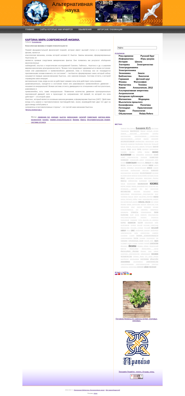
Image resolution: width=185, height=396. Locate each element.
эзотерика (144, 259)
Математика (125, 99)
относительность (127, 209)
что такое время (151, 256)
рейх (156, 222)
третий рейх (148, 241)
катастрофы (142, 175)
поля (131, 215)
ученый (146, 243)
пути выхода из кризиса (148, 220)
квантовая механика (135, 178)
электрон (155, 264)
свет (133, 230)
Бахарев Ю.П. (143, 128)
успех (129, 243)
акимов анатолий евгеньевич (135, 133)
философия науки (150, 248)
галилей (82, 117)
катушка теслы (152, 175)
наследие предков (146, 196)
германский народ (137, 160)
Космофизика (36, 42)
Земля (141, 73)
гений (156, 155)
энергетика (132, 267)
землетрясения (140, 168)
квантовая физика (151, 178)
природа (143, 215)
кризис (128, 186)
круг (146, 186)
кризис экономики (138, 186)
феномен (124, 246)
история (155, 173)
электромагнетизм (142, 264)
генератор (148, 154)
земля (149, 168)
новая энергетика (133, 204)
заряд (156, 165)
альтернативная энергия (131, 139)
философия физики (130, 251)
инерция (54, 117)
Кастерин (154, 128)
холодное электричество (130, 254)
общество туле (152, 204)
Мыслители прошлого (131, 102)
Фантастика (125, 84)
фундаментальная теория (98, 120)
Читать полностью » (33, 110)
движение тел (44, 117)
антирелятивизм (127, 141)
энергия (140, 267)
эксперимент (138, 261)
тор (157, 238)
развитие (132, 223)
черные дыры (138, 256)
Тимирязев (125, 131)
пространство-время (128, 217)
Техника (142, 84)
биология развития (128, 144)
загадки (129, 165)
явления (152, 267)
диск (153, 162)
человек (154, 254)
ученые (140, 243)
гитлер (123, 162)
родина (133, 225)
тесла (135, 238)
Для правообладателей (113, 390)
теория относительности (60, 120)
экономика (125, 262)
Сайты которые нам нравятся (56, 29)
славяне (155, 233)
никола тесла (144, 202)
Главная (29, 29)
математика (126, 191)
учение (134, 243)
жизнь (123, 165)
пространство (153, 215)
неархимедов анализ (150, 199)
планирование (146, 212)
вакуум (155, 147)
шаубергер (125, 259)
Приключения (144, 108)
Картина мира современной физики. (52, 39)
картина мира (104, 117)
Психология (139, 110)
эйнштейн (154, 259)
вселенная (126, 154)
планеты (134, 212)
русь (128, 230)
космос (45, 120)
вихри (134, 149)
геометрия (154, 157)
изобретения (135, 170)
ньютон (63, 117)
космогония (131, 183)
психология (125, 220)
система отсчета (38, 122)
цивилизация (145, 254)
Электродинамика (128, 67)
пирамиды (124, 212)
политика (124, 215)
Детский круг (143, 79)
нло (152, 202)
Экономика (125, 73)
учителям (154, 243)
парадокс (144, 209)
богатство (147, 144)
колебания (143, 181)
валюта (123, 149)
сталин (131, 235)
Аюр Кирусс (131, 128)
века (129, 149)
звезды (123, 168)
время (155, 152)
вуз (133, 154)
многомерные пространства (142, 194)
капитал (134, 175)
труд (156, 241)
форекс (143, 251)
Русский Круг (147, 56)
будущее (148, 146)
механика (146, 191)
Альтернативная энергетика (133, 90)
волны (147, 152)
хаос (150, 251)
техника (142, 238)
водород (145, 149)
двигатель (140, 162)
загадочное (137, 165)
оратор (139, 207)
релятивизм (125, 225)
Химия (122, 87)
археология (149, 141)
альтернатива (126, 136)
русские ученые (137, 228)
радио (123, 223)
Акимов (123, 128)
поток (137, 215)
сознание (124, 235)
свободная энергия (142, 230)
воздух (132, 152)
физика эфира (142, 246)
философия (134, 248)
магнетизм (154, 189)
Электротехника (127, 70)
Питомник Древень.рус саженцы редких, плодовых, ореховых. (137, 320)
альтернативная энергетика (146, 136)
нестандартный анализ (129, 202)
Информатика (126, 59)
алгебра (155, 133)
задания (145, 165)
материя (137, 191)
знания (155, 168)
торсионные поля (135, 241)
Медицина (143, 99)
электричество (152, 262)
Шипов (142, 131)
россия (139, 225)
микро (156, 191)
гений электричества (129, 157)
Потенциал (124, 108)
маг (146, 189)
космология (36, 120)
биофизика (139, 144)
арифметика (139, 141)
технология (150, 238)
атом (156, 141)
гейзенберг (140, 154)
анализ (146, 139)
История (123, 61)
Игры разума (147, 59)
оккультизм (125, 207)
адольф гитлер (152, 131)
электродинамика (127, 264)
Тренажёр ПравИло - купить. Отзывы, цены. (137, 372)
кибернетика (132, 181)
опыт (133, 207)
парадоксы (154, 209)
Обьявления (84, 29)
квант (123, 178)
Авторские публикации (109, 29)
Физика (122, 82)
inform (95, 393)
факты (83, 120)
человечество (126, 256)
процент (144, 217)
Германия (124, 79)
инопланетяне (126, 173)
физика (76, 120)
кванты (123, 181)
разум (140, 223)
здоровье (130, 168)
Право (122, 110)
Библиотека (125, 76)
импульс (145, 170)
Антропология (126, 93)
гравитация (92, 117)
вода (139, 149)
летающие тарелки (129, 189)
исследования (146, 173)
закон (150, 165)
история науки (126, 175)
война (140, 152)
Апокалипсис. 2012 (143, 87)
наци (140, 199)
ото (137, 209)
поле (156, 212)
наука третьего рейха (129, 199)
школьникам (134, 259)
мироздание (72, 117)
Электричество (145, 64)
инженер (154, 170)
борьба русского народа (135, 146)
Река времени (126, 56)
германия (124, 160)
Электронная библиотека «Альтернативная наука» (89, 390)
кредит (123, 186)
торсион (124, 241)
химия (156, 251)
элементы (124, 267)
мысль (130, 196)
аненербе (154, 139)
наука (155, 197)
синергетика (144, 233)
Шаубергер (134, 131)
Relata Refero (146, 113)
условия (124, 243)
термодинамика (126, 238)
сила (136, 233)
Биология (144, 76)
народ (136, 196)
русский (147, 228)
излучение (124, 170)
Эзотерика (124, 64)
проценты (154, 217)
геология (144, 157)
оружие (155, 207)
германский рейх (151, 160)
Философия (140, 82)
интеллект (135, 173)
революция (149, 222)
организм (147, 207)
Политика (145, 105)
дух (156, 163)
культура (152, 186)
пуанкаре (133, 220)
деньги (148, 163)
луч (141, 189)
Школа (138, 61)
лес (157, 186)
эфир (146, 267)
